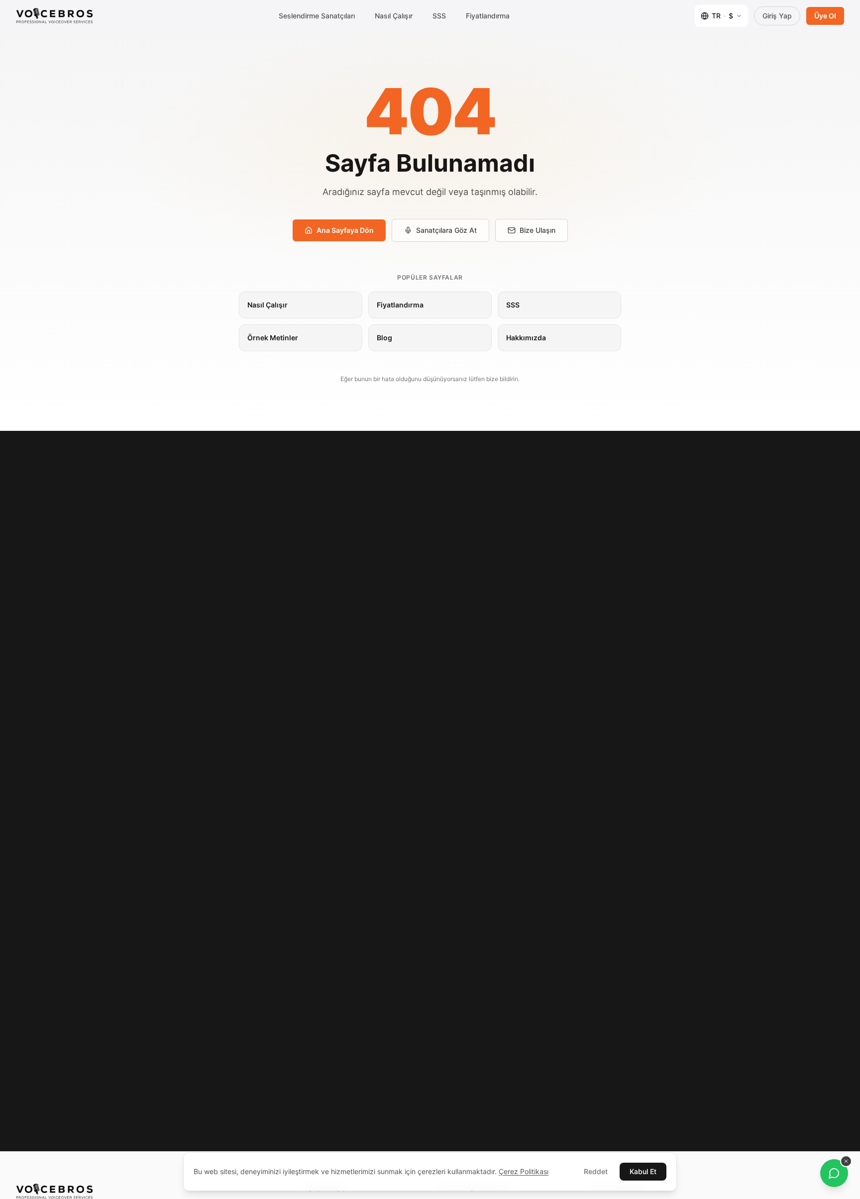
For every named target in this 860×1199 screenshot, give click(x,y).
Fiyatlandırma (488, 15)
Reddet (596, 1171)
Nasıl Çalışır (394, 15)
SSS (439, 15)
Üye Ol (825, 15)
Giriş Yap (777, 15)
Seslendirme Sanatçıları (317, 15)
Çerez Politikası (523, 1171)
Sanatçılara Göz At (446, 230)
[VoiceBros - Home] (54, 16)
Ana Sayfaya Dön (345, 230)
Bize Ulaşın (537, 230)
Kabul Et (643, 1171)
